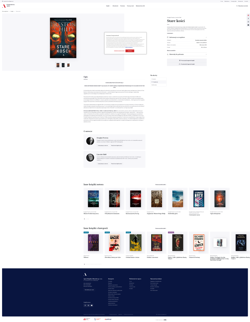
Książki (107, 5)
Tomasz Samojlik (153, 284)
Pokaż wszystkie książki (160, 184)
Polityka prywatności (113, 314)
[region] (125, 43)
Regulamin (120, 314)
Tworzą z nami (130, 5)
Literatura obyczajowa (112, 305)
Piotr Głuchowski (153, 290)
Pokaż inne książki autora (116, 145)
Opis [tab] (86, 77)
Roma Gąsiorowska (154, 283)
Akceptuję (130, 50)
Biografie (110, 283)
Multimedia (154, 84)
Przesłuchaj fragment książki (188, 64)
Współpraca (226, 1)
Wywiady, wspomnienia (113, 284)
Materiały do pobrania (176, 54)
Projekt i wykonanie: (159, 319)
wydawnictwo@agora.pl (8, 1)
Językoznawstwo (111, 303)
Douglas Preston (171, 17)
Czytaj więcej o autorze (103, 145)
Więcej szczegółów (171, 50)
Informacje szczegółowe (177, 37)
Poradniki (110, 281)
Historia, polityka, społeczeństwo (115, 286)
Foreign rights (234, 1)
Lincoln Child (178, 17)
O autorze (155, 82)
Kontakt (246, 1)
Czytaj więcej (170, 33)
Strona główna (5, 11)
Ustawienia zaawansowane (119, 50)
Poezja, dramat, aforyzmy (113, 299)
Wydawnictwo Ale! (140, 5)
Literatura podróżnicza (113, 301)
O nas (222, 1)
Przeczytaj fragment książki (187, 60)
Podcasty (122, 5)
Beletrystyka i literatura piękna (114, 294)
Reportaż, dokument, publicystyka (115, 290)
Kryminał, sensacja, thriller (201, 40)
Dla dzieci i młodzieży (112, 292)
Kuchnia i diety (111, 288)
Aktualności (240, 1)
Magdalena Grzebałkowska (155, 281)
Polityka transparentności (128, 314)
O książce (153, 79)
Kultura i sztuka (111, 295)
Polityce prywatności (129, 47)
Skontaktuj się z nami (89, 289)
